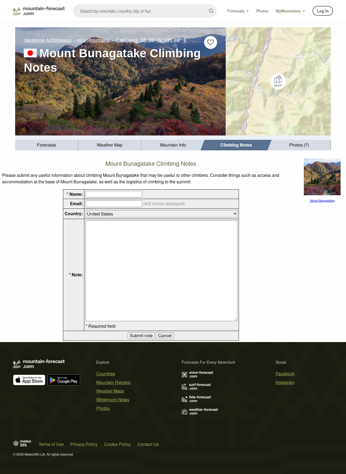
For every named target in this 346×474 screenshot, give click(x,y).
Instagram (285, 382)
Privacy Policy (84, 444)
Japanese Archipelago (48, 40)
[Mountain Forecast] (39, 10)
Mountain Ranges (113, 382)
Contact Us (148, 444)
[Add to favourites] (210, 42)
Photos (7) (299, 145)
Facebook (285, 373)
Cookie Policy (117, 444)
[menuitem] (46, 145)
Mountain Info (173, 145)
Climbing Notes (236, 145)
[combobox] (145, 10)
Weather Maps (110, 391)
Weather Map (109, 145)
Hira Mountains (93, 40)
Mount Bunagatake (322, 200)
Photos (262, 11)
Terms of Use (51, 444)
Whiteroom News (112, 399)
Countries (105, 373)
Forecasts (235, 11)
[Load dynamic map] (278, 81)
